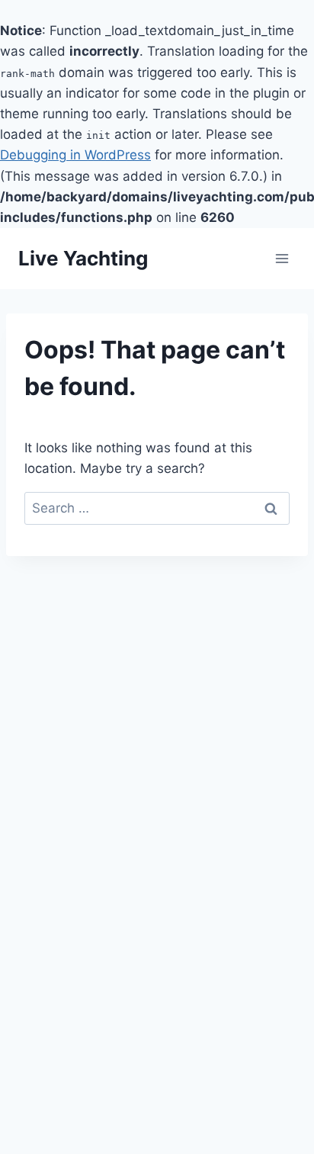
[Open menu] (282, 258)
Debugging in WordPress (75, 154)
